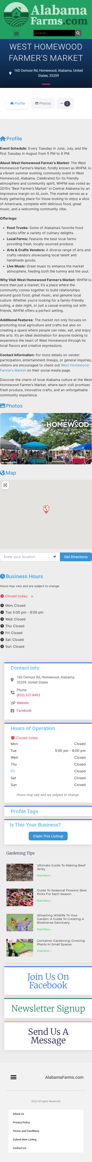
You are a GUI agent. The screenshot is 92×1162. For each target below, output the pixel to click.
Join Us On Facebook (48, 981)
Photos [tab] (45, 103)
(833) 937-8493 (28, 695)
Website (23, 703)
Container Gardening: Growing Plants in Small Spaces (61, 942)
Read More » (44, 875)
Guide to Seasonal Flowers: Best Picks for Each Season (62, 892)
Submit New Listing (24, 1139)
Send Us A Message (48, 1036)
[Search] (78, 33)
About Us (18, 1113)
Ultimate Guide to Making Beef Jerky (61, 867)
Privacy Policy (21, 1122)
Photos (14, 406)
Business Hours (24, 576)
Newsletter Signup (48, 1008)
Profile (14, 139)
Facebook (24, 711)
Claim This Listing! (48, 836)
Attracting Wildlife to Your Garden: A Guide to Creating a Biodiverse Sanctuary (60, 918)
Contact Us (19, 1148)
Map (11, 473)
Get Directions (76, 557)
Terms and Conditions (26, 1131)
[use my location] (54, 557)
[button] (16, 33)
